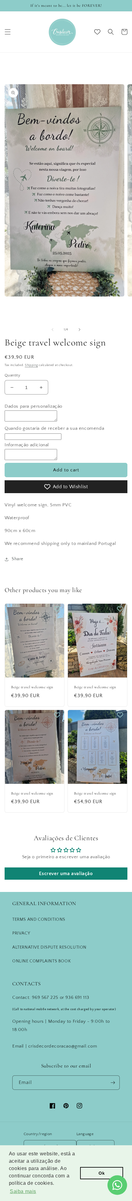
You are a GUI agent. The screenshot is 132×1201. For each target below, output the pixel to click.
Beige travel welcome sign (32, 687)
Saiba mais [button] (23, 1191)
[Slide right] (79, 329)
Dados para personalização (33, 406)
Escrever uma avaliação (66, 873)
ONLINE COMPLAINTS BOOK (41, 961)
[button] (7, 32)
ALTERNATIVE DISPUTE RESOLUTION (49, 947)
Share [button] (17, 559)
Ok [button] (102, 1173)
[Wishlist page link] (97, 32)
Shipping (31, 365)
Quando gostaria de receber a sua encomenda (54, 428)
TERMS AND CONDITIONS (38, 919)
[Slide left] (52, 329)
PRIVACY (21, 933)
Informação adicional (27, 445)
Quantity (12, 375)
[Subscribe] (112, 1082)
